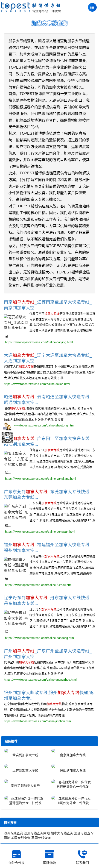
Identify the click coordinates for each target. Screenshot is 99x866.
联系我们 (82, 863)
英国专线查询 (41, 838)
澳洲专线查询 (13, 833)
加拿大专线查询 (62, 833)
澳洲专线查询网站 (37, 833)
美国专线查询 (20, 838)
